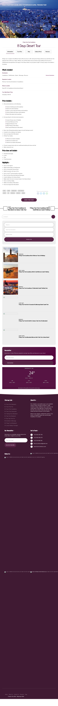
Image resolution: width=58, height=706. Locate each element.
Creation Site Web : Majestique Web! (16, 696)
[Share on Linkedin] (44, 193)
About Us (11, 694)
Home (6, 694)
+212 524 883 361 (38, 440)
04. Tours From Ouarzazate (11, 411)
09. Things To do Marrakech (11, 423)
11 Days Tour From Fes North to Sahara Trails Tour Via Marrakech (33, 321)
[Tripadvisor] (27, 627)
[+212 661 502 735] (32, 435)
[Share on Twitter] (41, 193)
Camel (4, 190)
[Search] (53, 217)
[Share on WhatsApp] (47, 193)
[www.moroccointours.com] (32, 447)
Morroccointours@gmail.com (40, 443)
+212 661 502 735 (38, 434)
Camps (8, 190)
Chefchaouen (21, 190)
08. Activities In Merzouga (10, 420)
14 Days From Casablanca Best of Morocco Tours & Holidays (32, 255)
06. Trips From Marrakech (10, 416)
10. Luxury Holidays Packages (11, 425)
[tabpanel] (29, 19)
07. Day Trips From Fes (10, 418)
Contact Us (16, 694)
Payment (22, 694)
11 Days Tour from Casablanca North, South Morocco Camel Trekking (34, 271)
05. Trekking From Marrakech (11, 413)
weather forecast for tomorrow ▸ (29, 388)
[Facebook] (27, 513)
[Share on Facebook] (38, 193)
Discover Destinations (50, 75)
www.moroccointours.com (40, 446)
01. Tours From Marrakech (10, 404)
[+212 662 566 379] (32, 438)
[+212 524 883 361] (32, 441)
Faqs (26, 694)
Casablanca (14, 190)
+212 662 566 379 (38, 437)
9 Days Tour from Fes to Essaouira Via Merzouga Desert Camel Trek (33, 304)
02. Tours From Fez (9, 406)
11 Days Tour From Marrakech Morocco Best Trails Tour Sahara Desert (34, 337)
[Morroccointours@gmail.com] (32, 444)
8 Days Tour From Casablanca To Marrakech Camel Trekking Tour (33, 288)
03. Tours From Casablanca (11, 409)
